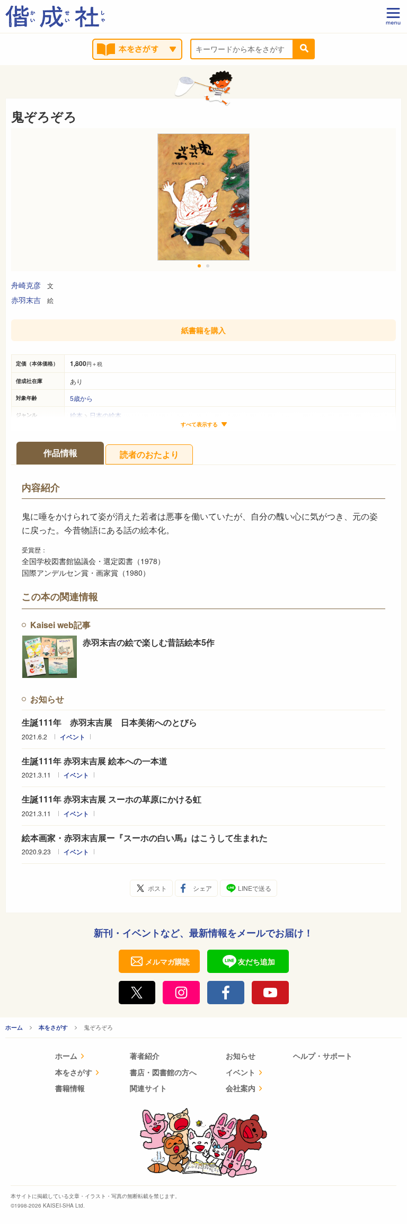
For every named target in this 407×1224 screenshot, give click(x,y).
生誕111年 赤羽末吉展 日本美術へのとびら (114, 722)
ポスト (157, 887)
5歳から (81, 398)
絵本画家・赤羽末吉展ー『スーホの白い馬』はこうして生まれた (145, 838)
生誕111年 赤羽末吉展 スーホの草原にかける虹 (111, 799)
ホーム (14, 1027)
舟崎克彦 (26, 285)
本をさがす (53, 1027)
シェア (202, 887)
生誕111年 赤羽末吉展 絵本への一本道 (94, 761)
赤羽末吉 (26, 299)
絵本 (76, 414)
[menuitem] (78, 1057)
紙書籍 (203, 330)
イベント (72, 736)
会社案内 (240, 1088)
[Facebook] (225, 992)
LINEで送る (254, 887)
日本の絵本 (105, 414)
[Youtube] (270, 992)
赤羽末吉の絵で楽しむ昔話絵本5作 (149, 642)
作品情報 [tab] (60, 452)
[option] (203, 199)
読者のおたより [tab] (149, 454)
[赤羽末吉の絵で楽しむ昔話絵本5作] (49, 657)
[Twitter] (137, 992)
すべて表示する (199, 424)
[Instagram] (181, 992)
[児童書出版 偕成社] (55, 16)
